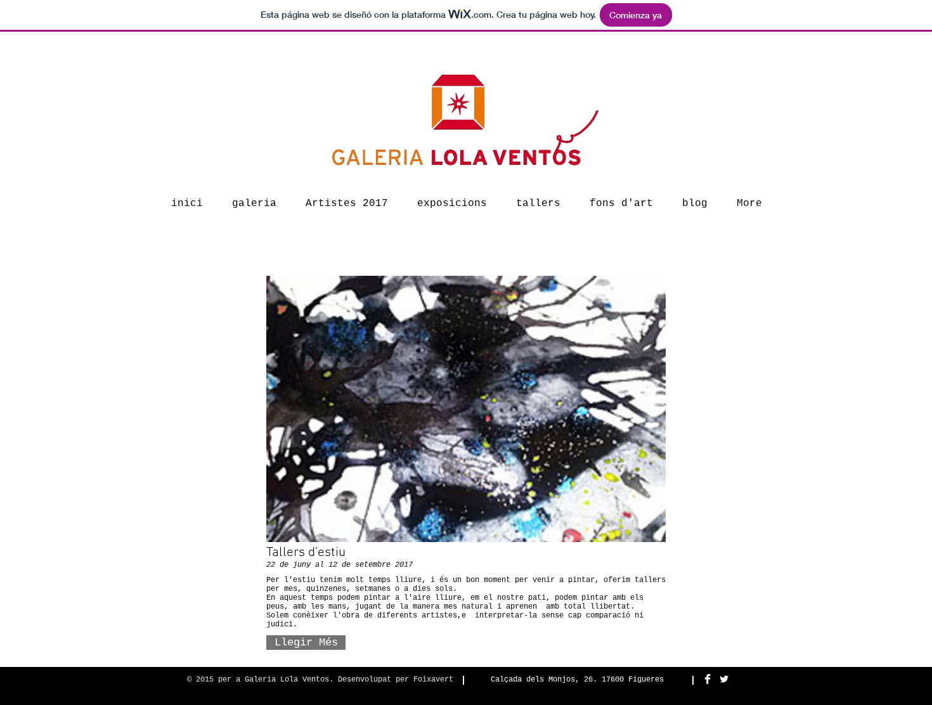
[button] (306, 642)
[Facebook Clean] (707, 679)
